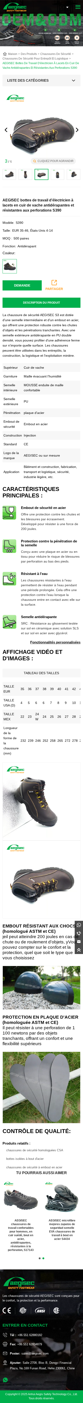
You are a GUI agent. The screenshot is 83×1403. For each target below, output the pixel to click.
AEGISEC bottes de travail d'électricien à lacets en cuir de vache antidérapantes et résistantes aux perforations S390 (41, 65)
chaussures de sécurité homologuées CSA (34, 1150)
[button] (77, 129)
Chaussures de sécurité (55, 54)
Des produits (29, 54)
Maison (12, 54)
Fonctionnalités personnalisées (55, 642)
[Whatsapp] (79, 925)
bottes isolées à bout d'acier (25, 1159)
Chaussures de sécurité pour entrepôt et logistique (35, 58)
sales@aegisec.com (35, 1353)
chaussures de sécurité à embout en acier (34, 1167)
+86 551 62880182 (30, 1335)
